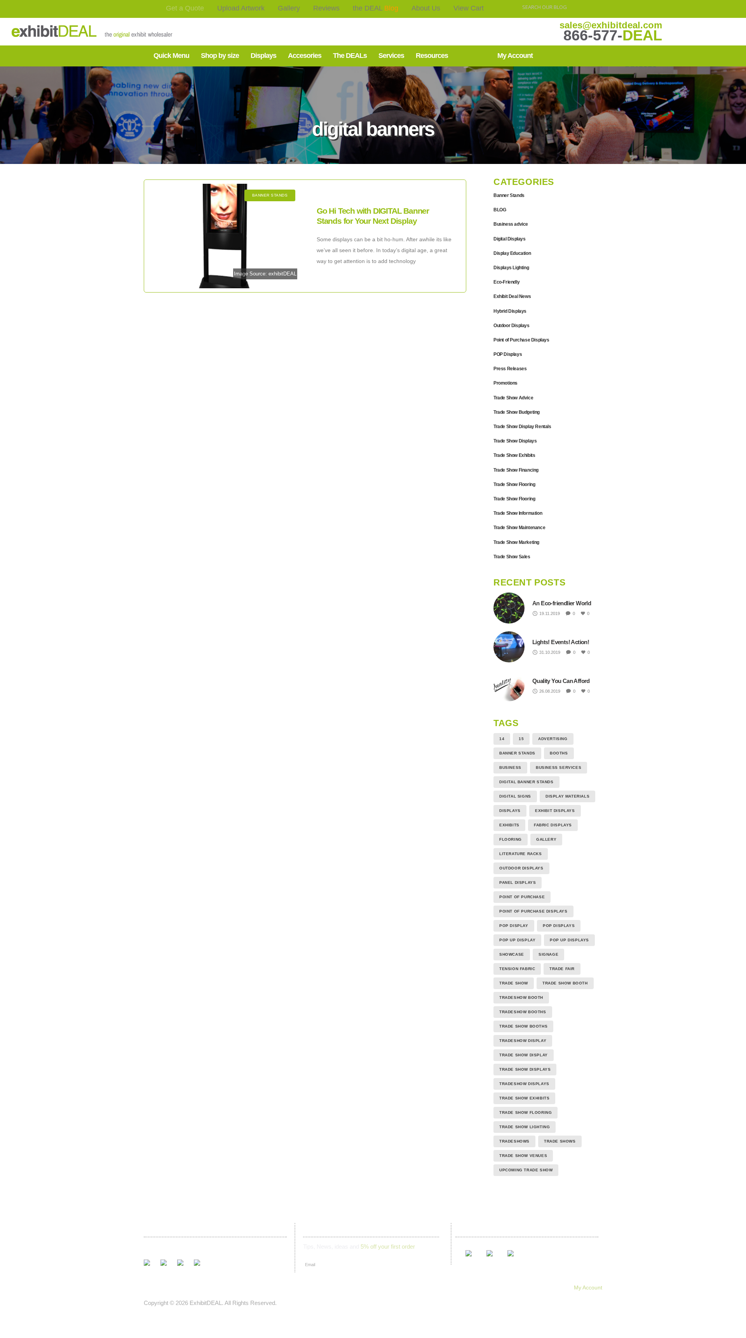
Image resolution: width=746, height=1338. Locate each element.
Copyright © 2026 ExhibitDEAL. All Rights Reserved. (210, 1303)
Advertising (553, 739)
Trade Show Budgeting (516, 412)
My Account (588, 1287)
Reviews (326, 8)
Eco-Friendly (506, 282)
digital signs (515, 796)
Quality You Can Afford (561, 681)
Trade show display (523, 1055)
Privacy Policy (419, 1287)
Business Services (558, 767)
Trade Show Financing (516, 470)
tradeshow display (522, 1040)
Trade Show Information (517, 513)
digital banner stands (526, 782)
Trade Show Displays (515, 441)
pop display (513, 925)
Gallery (289, 8)
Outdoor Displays (511, 325)
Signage (548, 954)
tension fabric (517, 969)
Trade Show (513, 983)
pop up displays (569, 940)
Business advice (510, 224)
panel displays (517, 882)
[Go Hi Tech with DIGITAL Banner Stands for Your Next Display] (226, 236)
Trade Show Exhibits (514, 455)
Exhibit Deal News (512, 296)
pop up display (517, 940)
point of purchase (522, 897)
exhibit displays (555, 810)
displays (510, 810)
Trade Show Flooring (514, 484)
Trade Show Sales (511, 556)
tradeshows (514, 1141)
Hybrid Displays (509, 311)
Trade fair (562, 969)
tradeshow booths (522, 1012)
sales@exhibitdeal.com (611, 25)
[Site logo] (68, 31)
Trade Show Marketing (516, 542)
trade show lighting (524, 1127)
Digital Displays (509, 239)
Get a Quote (185, 8)
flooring (510, 839)
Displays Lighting (511, 267)
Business (510, 767)
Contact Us (347, 1287)
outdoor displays (521, 868)
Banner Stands (509, 195)
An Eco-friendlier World (561, 603)
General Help (466, 1287)
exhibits (509, 825)
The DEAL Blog (266, 1287)
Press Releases (509, 368)
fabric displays (553, 825)
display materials (567, 796)
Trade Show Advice (513, 398)
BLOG (499, 210)
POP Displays (507, 354)
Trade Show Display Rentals (522, 426)
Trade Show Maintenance (519, 527)
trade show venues (523, 1155)
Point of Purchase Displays (521, 340)
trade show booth (565, 983)
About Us (425, 8)
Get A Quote (155, 1287)
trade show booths (523, 1026)
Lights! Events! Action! (560, 642)
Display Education (512, 253)
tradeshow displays (524, 1084)
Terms (381, 1287)
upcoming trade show (526, 1170)
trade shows (560, 1141)
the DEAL (375, 8)
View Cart (468, 8)
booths (559, 753)
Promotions (505, 383)
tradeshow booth (521, 997)
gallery (546, 839)
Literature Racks (520, 854)
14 (501, 739)
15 (521, 739)
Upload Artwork (241, 8)
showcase (511, 954)
